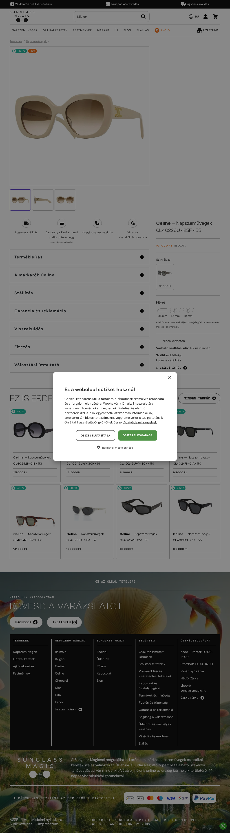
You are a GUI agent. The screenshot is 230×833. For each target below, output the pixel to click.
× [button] (169, 377)
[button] (115, 447)
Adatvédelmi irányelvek (140, 422)
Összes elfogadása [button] (138, 435)
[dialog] (115, 416)
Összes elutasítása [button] (95, 435)
